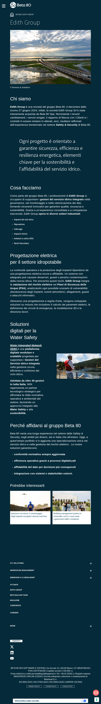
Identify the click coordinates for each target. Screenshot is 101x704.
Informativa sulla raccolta (27, 701)
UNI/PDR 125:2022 (73, 682)
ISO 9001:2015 (25, 682)
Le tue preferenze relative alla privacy (61, 701)
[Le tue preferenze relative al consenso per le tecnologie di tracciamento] (96, 699)
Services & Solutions (20, 87)
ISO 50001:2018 (56, 682)
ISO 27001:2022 (41, 682)
